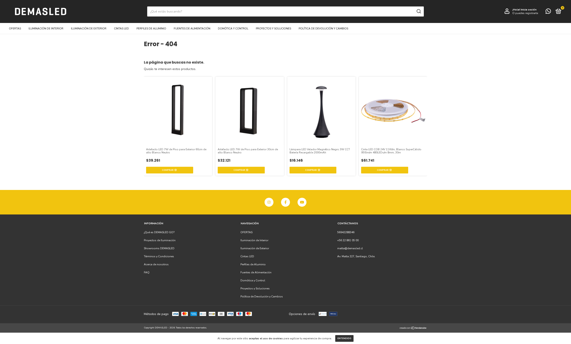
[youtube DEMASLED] (302, 202)
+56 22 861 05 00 (348, 240)
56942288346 (345, 232)
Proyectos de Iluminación (160, 240)
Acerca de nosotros (156, 264)
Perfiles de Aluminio (151, 28)
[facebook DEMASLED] (285, 202)
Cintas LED (121, 28)
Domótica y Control (233, 28)
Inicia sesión (528, 9)
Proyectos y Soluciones (273, 28)
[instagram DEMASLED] (269, 202)
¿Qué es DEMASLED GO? (159, 232)
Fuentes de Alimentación (192, 28)
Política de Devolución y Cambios (323, 28)
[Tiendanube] (413, 328)
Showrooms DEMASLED (159, 248)
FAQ (146, 272)
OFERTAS (15, 28)
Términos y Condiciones (159, 256)
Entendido (344, 338)
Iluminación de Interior (46, 28)
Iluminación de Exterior (88, 28)
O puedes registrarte (525, 13)
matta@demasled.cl (350, 248)
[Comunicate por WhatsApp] (548, 12)
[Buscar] (418, 11)
